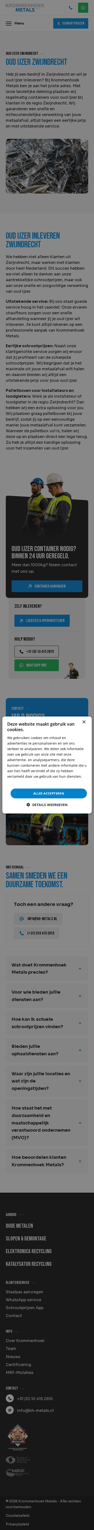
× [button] (84, 722)
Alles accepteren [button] (48, 793)
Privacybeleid (18, 782)
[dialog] (47, 765)
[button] (47, 805)
